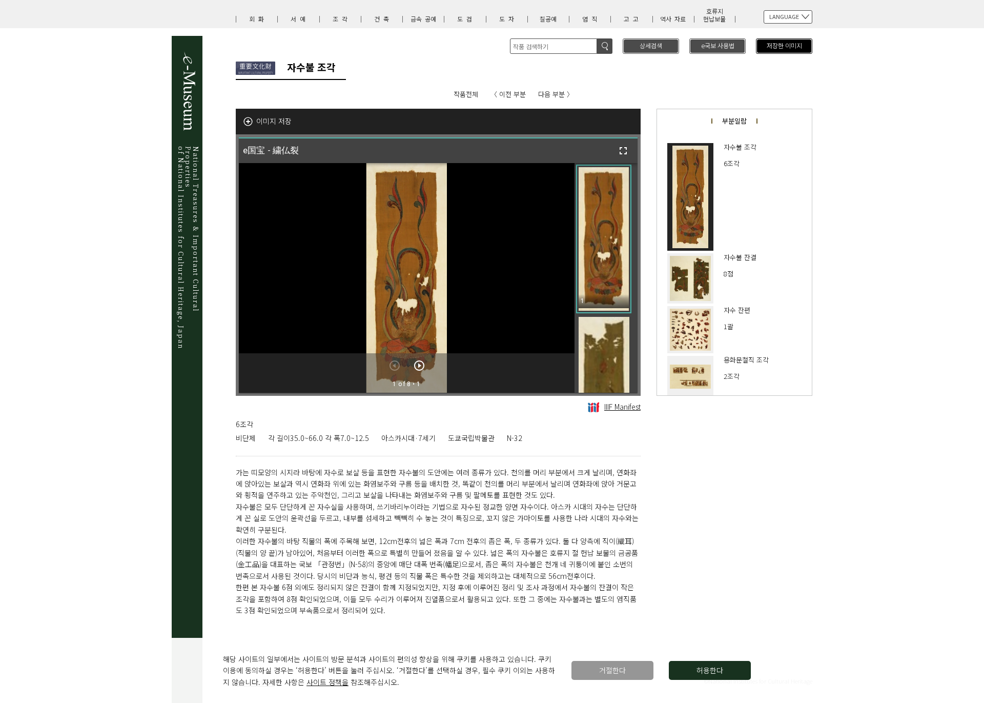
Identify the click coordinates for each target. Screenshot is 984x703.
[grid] (606, 278)
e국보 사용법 (717, 45)
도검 (466, 18)
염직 (591, 18)
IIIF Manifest (622, 406)
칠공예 (548, 18)
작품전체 (466, 94)
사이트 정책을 (327, 682)
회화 (258, 18)
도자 (508, 18)
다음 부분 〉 (555, 94)
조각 (342, 18)
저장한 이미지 (784, 45)
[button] (604, 239)
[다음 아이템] (419, 365)
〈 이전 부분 (508, 94)
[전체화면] (623, 150)
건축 (383, 18)
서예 (300, 18)
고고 (633, 18)
